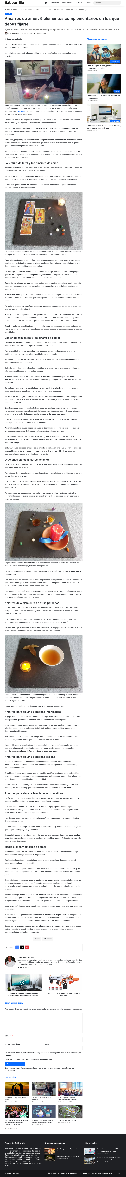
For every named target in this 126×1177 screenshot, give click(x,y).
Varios (88, 3)
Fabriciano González (13, 33)
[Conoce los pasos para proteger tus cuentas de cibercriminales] (44, 1111)
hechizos (21, 111)
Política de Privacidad (103, 1173)
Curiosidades (67, 3)
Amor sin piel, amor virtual (67, 1120)
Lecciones (55, 3)
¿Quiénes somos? (86, 1173)
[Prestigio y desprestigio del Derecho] (49, 1151)
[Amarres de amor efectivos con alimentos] (44, 1089)
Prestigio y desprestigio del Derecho (69, 1149)
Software (79, 3)
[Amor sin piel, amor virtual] (70, 1111)
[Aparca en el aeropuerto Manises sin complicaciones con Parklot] (89, 1160)
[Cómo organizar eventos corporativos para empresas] (70, 1089)
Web (47, 1044)
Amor (38, 939)
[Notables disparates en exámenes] (49, 1158)
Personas (48, 939)
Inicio (8, 10)
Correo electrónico (13, 1044)
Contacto (117, 1173)
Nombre (9, 1036)
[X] (23, 967)
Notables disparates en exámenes (68, 1156)
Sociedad (27, 10)
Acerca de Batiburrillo (69, 1173)
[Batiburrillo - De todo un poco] (14, 2)
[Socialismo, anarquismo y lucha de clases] (17, 1089)
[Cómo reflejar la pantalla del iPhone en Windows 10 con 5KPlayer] (89, 1151)
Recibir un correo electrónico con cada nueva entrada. (29, 1059)
